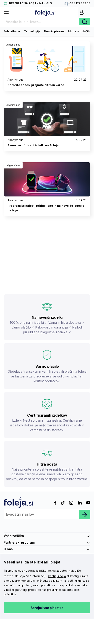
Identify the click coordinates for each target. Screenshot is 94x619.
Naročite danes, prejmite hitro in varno (36, 85)
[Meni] (8, 11)
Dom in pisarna (54, 31)
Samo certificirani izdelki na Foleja (33, 145)
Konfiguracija (57, 576)
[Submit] (84, 514)
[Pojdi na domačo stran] (45, 12)
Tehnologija (32, 31)
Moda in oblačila (79, 31)
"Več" (70, 580)
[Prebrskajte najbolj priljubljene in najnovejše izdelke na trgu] (47, 179)
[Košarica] (88, 12)
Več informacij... (36, 576)
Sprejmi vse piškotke (47, 608)
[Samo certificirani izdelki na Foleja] (47, 119)
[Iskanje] (84, 21)
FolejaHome (12, 31)
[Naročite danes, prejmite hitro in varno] (47, 59)
